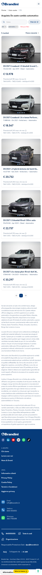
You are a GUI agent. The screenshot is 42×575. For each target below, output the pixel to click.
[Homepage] (9, 3)
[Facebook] (3, 440)
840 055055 (12, 510)
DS (3, 27)
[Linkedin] (8, 440)
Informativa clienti (8, 473)
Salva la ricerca (20, 571)
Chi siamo (5, 451)
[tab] (17, 61)
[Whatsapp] (23, 440)
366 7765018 (12, 518)
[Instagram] (18, 440)
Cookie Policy (6, 482)
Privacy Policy (6, 477)
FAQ (5, 552)
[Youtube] (13, 440)
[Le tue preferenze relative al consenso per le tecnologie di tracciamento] (38, 571)
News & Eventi (7, 460)
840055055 (10, 533)
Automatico (12, 27)
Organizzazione (12, 539)
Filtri (33, 22)
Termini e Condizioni (9, 487)
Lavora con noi (7, 456)
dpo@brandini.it (32, 544)
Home (3, 10)
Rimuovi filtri (24, 27)
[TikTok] (28, 440)
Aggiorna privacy (8, 491)
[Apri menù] (39, 4)
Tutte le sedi (27, 533)
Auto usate (13, 10)
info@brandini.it (13, 503)
